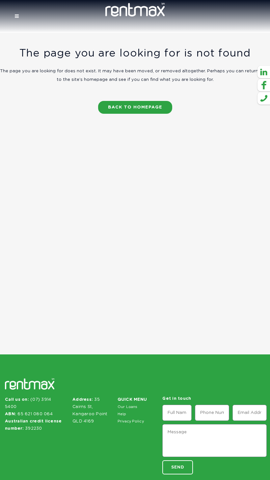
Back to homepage (135, 107)
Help (122, 414)
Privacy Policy (131, 421)
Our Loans (128, 407)
